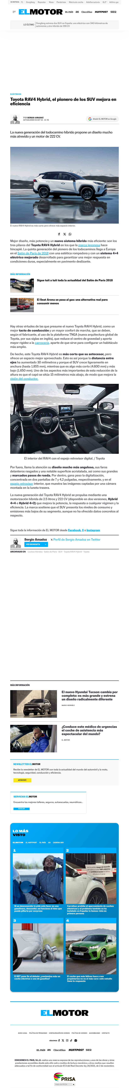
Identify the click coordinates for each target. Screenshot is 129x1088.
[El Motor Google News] (75, 1040)
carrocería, (42, 343)
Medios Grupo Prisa (64, 1084)
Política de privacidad (38, 1033)
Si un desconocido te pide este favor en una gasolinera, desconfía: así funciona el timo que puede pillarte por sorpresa (38, 908)
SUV (60, 552)
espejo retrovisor (21, 483)
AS (49, 842)
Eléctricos (15, 94)
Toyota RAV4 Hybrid (73, 552)
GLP (105, 2)
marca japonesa (89, 245)
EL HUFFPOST (31, 842)
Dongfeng (30, 2)
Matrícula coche (76, 2)
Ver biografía (33, 544)
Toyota (86, 552)
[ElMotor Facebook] (59, 1040)
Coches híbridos (35, 552)
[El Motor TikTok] (71, 1040)
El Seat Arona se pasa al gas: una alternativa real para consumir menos (72, 301)
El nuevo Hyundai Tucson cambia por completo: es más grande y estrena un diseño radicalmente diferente (90, 695)
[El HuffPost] (101, 12)
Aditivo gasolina (116, 2)
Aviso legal (22, 1033)
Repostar (42, 2)
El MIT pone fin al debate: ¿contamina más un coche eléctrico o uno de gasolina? (37, 977)
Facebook (74, 530)
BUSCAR (21, 809)
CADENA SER (58, 842)
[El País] (69, 12)
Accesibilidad (94, 1033)
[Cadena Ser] (113, 12)
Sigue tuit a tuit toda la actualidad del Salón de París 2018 (75, 280)
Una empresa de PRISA (64, 1076)
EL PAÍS (42, 842)
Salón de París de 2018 (33, 253)
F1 (22, 2)
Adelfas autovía (93, 2)
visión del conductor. (24, 379)
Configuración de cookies (59, 1033)
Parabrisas (62, 2)
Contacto (105, 1033)
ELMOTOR (18, 842)
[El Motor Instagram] (67, 1040)
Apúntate (22, 780)
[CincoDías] (86, 12)
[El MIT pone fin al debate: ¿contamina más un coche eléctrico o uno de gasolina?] (38, 973)
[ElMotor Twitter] (63, 1040)
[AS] (77, 12)
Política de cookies (79, 1033)
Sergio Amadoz (35, 117)
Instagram (93, 530)
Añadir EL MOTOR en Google (104, 119)
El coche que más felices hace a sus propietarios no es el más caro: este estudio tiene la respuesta (89, 979)
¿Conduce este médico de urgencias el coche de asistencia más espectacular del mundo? (89, 730)
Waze (51, 2)
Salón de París (50, 552)
